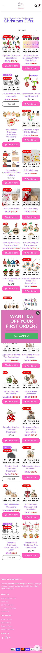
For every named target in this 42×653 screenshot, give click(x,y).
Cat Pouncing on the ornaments (30, 243)
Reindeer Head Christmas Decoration (11, 468)
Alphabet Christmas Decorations (11, 56)
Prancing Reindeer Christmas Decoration (11, 429)
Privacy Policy (6, 619)
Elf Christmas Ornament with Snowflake (30, 506)
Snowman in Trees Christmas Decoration (31, 429)
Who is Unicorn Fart (8, 598)
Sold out (11, 104)
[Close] (38, 313)
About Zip (4, 602)
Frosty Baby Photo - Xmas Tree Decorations (31, 280)
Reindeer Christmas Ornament (31, 467)
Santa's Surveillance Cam (11, 279)
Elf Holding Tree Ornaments (11, 392)
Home (6, 18)
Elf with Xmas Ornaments (31, 392)
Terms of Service (7, 629)
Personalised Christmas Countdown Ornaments (11, 133)
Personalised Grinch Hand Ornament (31, 94)
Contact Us (5, 611)
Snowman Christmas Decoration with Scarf (11, 546)
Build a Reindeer (31, 170)
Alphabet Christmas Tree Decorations (11, 356)
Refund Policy (6, 623)
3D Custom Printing (8, 608)
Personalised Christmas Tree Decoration (31, 545)
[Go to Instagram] (6, 638)
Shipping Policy (6, 626)
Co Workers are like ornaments (11, 94)
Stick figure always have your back (11, 243)
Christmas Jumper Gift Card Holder (31, 130)
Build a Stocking (31, 208)
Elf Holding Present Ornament (30, 356)
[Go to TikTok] (10, 638)
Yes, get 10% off (21, 336)
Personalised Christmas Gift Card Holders (11, 172)
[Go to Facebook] (2, 638)
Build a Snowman (11, 208)
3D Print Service (7, 605)
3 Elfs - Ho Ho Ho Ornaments (11, 505)
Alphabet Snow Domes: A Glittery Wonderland (31, 57)
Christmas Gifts (15, 18)
